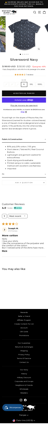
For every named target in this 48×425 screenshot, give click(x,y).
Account (24, 328)
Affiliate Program (24, 320)
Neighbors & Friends (24, 385)
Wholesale (24, 389)
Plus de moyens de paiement (24, 105)
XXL (31, 84)
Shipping (24, 351)
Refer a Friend (24, 316)
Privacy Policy (24, 354)
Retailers (24, 393)
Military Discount (24, 377)
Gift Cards (24, 332)
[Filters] (4, 216)
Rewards (24, 312)
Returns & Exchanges (24, 347)
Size (24, 80)
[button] (20, 75)
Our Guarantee (24, 343)
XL (24, 84)
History (24, 374)
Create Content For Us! (24, 324)
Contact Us (24, 362)
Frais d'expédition (10, 69)
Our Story (24, 370)
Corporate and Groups (24, 381)
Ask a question (24, 182)
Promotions (24, 335)
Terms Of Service (24, 358)
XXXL (40, 84)
